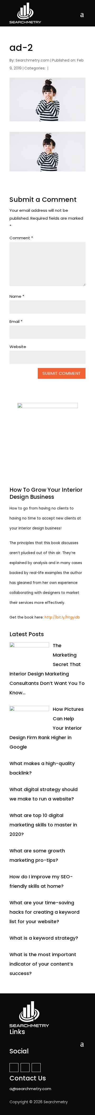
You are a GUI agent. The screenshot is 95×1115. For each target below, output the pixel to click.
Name (17, 296)
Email (16, 321)
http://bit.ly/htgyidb (62, 617)
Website (18, 346)
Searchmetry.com (32, 60)
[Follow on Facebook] (14, 1067)
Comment (21, 238)
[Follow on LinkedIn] (36, 1067)
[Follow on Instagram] (25, 1067)
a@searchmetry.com (30, 1088)
